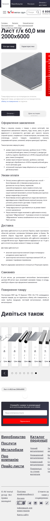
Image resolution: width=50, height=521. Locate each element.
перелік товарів (7, 297)
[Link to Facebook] (18, 503)
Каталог (5, 4)
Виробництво (17, 4)
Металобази (12, 449)
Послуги (30, 4)
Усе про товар (8, 46)
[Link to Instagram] (23, 503)
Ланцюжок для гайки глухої (5, 351)
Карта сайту (23, 514)
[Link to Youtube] (41, 503)
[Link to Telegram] (29, 503)
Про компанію (10, 458)
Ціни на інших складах (34, 114)
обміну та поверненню (9, 101)
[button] (4, 373)
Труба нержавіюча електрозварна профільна (46, 351)
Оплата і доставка (43, 3)
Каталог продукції (38, 438)
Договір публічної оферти (21, 501)
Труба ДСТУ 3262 (25, 351)
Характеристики (28, 46)
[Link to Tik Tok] (47, 503)
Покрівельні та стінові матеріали (36, 471)
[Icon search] (38, 12)
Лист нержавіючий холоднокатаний (35, 351)
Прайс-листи (12, 466)
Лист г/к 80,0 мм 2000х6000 (14, 389)
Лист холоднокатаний (15, 351)
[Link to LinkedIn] (35, 503)
